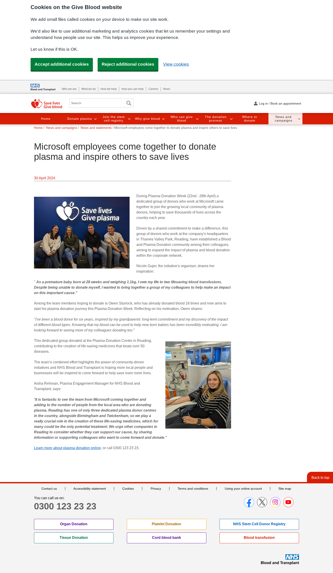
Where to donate (249, 118)
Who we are (69, 89)
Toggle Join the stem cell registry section (129, 119)
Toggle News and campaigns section (299, 119)
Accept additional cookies (62, 64)
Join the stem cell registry (114, 118)
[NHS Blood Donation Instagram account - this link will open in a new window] (275, 502)
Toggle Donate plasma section (95, 119)
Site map (284, 488)
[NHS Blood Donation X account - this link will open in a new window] (262, 502)
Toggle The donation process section (231, 119)
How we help (109, 89)
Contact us (49, 488)
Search (128, 103)
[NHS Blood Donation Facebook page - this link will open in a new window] (249, 502)
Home (46, 118)
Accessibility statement (89, 488)
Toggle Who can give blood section (197, 119)
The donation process (216, 118)
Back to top (320, 477)
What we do (88, 89)
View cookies (176, 64)
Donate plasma (79, 118)
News (166, 89)
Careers (153, 89)
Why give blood (147, 118)
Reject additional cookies (128, 64)
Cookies (128, 488)
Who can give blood (182, 118)
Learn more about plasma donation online (67, 448)
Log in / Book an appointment (280, 103)
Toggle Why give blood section (163, 119)
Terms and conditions (193, 488)
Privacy (156, 488)
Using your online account (243, 488)
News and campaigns (283, 118)
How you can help (132, 89)
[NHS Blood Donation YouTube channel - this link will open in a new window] (288, 502)
